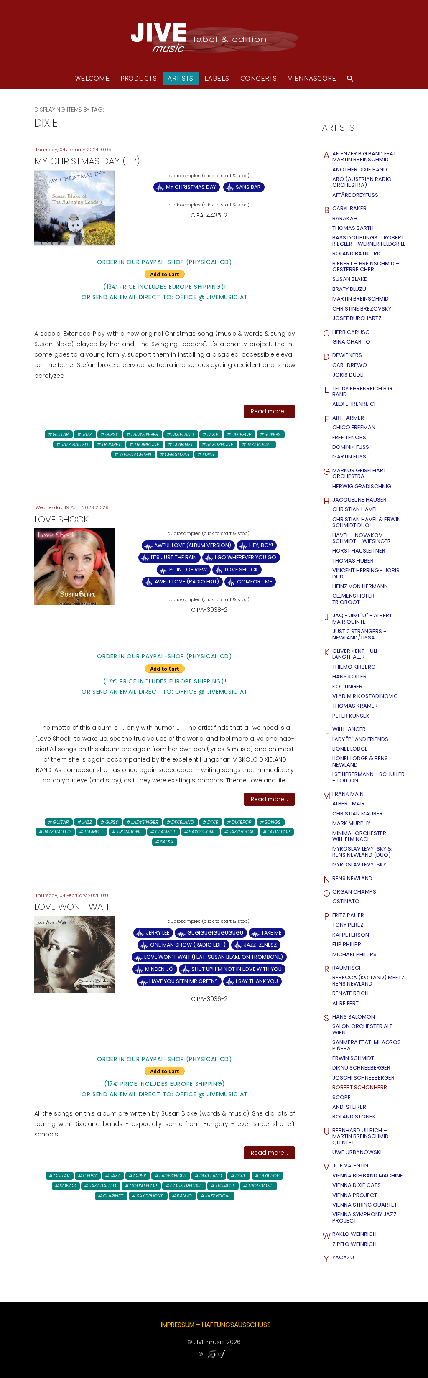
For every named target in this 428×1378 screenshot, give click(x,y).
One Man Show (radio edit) (188, 944)
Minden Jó (159, 969)
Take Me (271, 932)
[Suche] (350, 78)
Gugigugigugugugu (215, 932)
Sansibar (248, 187)
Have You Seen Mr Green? (183, 981)
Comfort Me (254, 581)
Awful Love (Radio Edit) (187, 581)
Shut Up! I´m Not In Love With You (236, 969)
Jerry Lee (157, 932)
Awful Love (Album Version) (192, 545)
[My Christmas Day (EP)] (74, 207)
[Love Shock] (74, 566)
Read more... (269, 411)
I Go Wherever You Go (245, 557)
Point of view (188, 569)
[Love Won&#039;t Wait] (74, 954)
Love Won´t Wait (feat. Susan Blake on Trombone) (213, 956)
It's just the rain (174, 557)
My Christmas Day (191, 187)
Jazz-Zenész (260, 944)
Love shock (241, 569)
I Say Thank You (257, 981)
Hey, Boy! (261, 545)
